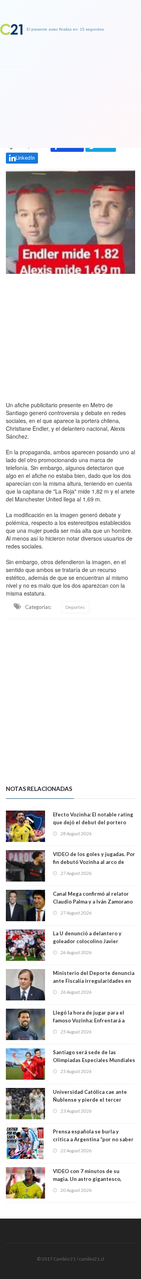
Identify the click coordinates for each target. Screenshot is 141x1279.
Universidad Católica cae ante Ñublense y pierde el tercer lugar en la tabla (90, 1100)
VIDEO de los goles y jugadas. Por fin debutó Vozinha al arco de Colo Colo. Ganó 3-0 (94, 862)
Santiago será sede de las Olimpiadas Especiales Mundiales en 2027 (94, 1060)
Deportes (75, 607)
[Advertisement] (70, 335)
